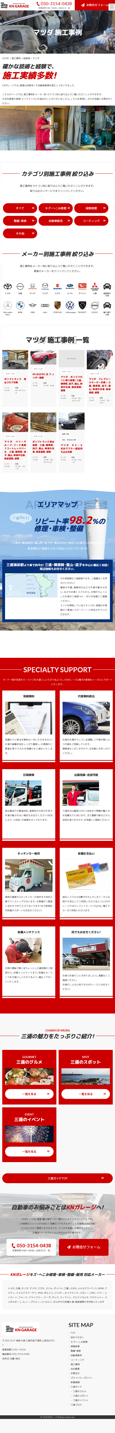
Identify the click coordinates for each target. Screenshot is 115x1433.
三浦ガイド (76, 1386)
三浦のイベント (81, 1400)
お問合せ (75, 1373)
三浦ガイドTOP (57, 1178)
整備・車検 (20, 221)
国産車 (26, 58)
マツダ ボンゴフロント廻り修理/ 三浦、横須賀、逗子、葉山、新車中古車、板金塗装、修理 (71, 383)
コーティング (91, 221)
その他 (20, 233)
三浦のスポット (81, 1395)
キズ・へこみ (10, 373)
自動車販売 (56, 221)
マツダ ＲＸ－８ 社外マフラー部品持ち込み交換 (73, 448)
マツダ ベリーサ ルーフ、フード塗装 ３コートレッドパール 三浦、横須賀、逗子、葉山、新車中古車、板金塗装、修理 (16, 450)
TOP (73, 1332)
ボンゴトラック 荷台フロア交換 (15, 380)
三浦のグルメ (79, 1391)
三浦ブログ (76, 1404)
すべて (20, 208)
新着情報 (75, 1382)
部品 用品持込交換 (69, 440)
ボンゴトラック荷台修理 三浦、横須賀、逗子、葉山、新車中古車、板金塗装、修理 (43, 446)
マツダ (6, 390)
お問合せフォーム (97, 5)
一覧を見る (29, 1094)
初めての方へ (77, 1337)
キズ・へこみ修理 (55, 208)
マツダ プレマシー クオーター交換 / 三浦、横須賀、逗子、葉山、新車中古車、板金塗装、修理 (101, 385)
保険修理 (91, 208)
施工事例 (16, 58)
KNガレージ (52, 1417)
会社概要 (75, 1368)
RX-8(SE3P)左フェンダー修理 (43, 375)
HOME (5, 58)
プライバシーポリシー (82, 1377)
